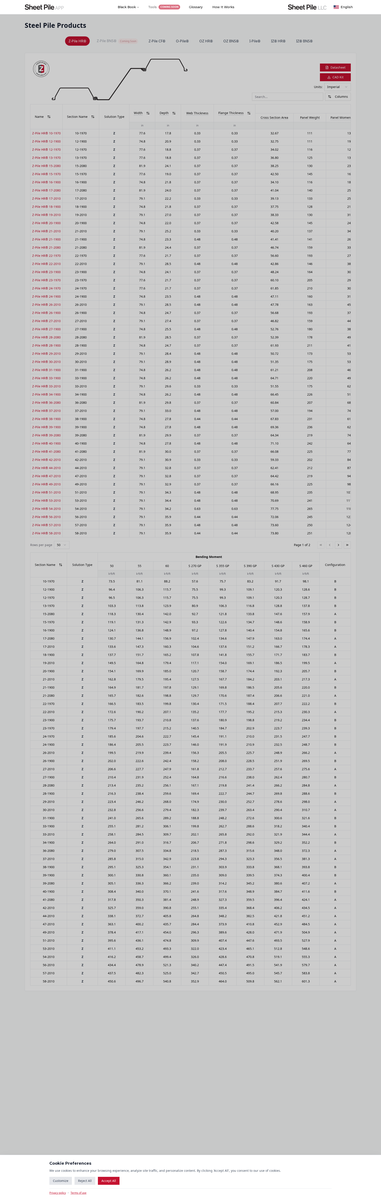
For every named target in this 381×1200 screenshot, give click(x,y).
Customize (60, 1181)
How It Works (223, 7)
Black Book (127, 7)
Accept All (108, 1181)
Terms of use (78, 1193)
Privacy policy (57, 1193)
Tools (163, 7)
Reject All (85, 1181)
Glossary (196, 7)
